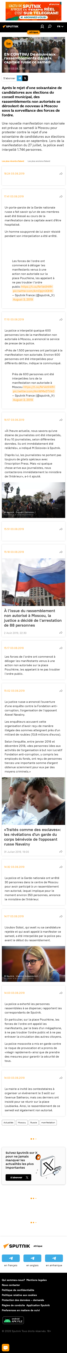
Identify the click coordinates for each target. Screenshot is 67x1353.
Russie (33, 1122)
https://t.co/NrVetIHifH (36, 286)
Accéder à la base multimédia (18, 514)
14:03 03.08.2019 (14, 68)
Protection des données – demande (23, 1300)
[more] (61, 173)
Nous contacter (11, 1285)
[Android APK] (13, 1321)
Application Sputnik (38, 1305)
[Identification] (42, 26)
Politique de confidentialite (18, 1290)
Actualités (8, 1122)
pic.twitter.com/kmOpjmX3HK (33, 291)
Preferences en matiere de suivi (21, 1310)
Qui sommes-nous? (13, 1280)
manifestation (48, 1122)
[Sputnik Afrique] (11, 28)
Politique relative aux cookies (19, 1295)
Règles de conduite (13, 1305)
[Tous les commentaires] (5, 1347)
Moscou (22, 1122)
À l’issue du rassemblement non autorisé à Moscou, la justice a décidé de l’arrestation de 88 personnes (33, 618)
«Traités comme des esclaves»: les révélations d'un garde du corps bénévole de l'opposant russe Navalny (32, 836)
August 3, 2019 (23, 299)
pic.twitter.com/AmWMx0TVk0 (33, 391)
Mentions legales (36, 1280)
